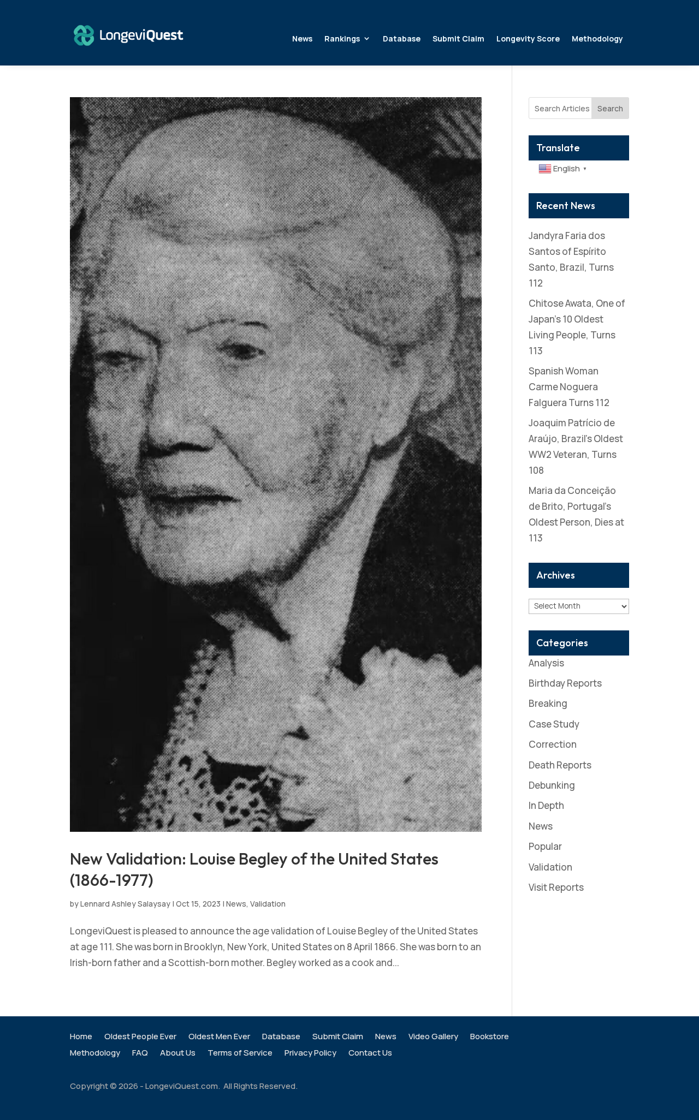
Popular (545, 846)
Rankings (342, 38)
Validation (268, 903)
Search (610, 108)
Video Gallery (433, 1037)
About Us (178, 1053)
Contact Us (370, 1053)
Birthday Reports (565, 683)
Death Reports (560, 765)
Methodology (597, 38)
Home (81, 1037)
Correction (553, 744)
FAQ (140, 1053)
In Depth (546, 805)
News (302, 38)
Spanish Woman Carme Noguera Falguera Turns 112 (569, 387)
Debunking (552, 785)
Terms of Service (240, 1053)
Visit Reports (556, 887)
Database (401, 38)
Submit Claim (458, 38)
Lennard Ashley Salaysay (125, 903)
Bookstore (489, 1037)
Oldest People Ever (140, 1037)
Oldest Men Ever (219, 1037)
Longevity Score (528, 38)
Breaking (548, 703)
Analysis (546, 663)
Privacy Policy (310, 1053)
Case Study (554, 724)
